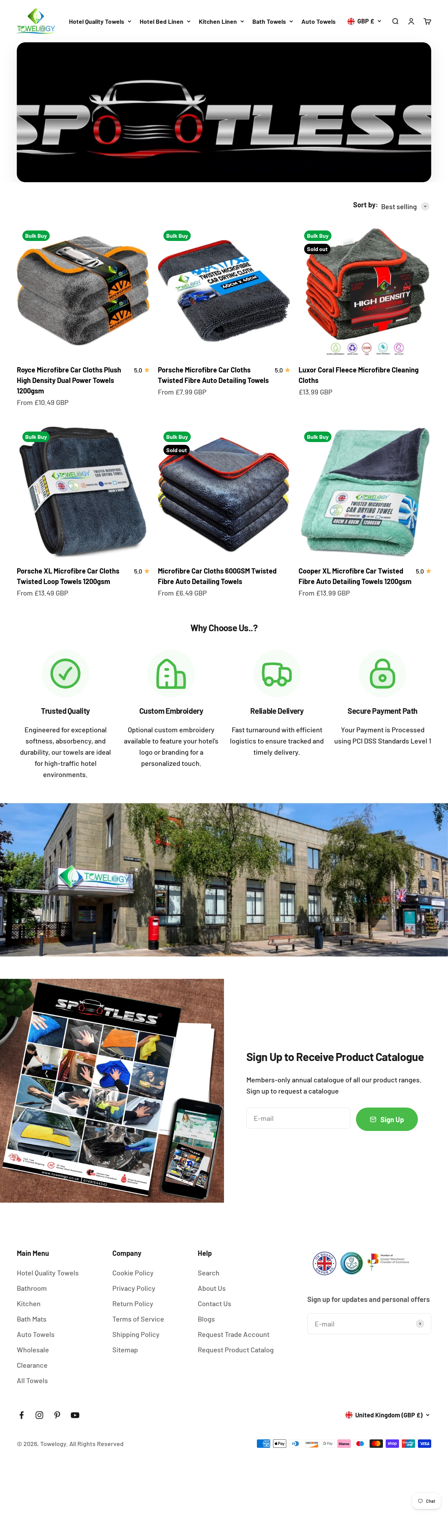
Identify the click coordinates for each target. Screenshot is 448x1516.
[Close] (426, 1315)
